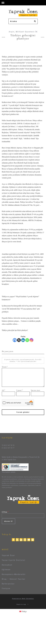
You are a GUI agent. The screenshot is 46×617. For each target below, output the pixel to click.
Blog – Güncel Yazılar (13, 579)
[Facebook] (15, 340)
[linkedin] (21, 539)
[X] (19, 340)
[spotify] (32, 539)
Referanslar (8, 584)
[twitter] (17, 539)
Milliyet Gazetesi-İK (27, 32)
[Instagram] (31, 340)
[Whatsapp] (27, 340)
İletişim (6, 588)
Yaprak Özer (8, 555)
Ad (3, 390)
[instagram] (25, 539)
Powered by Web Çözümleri (23, 598)
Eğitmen (6, 570)
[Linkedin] (23, 340)
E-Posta (5, 512)
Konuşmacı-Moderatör (14, 574)
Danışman (7, 565)
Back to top (22, 604)
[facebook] (13, 539)
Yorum (4, 367)
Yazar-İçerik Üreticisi (13, 560)
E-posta (19, 390)
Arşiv (11, 32)
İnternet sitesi (35, 390)
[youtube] (28, 539)
